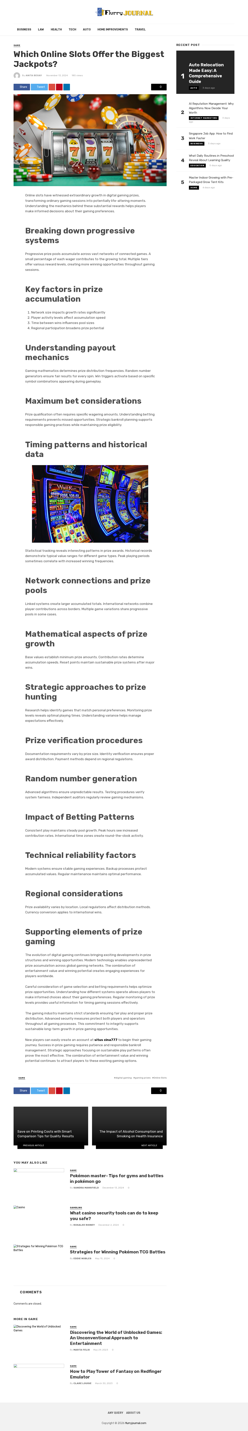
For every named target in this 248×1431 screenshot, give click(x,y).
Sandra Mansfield (86, 1187)
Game (17, 45)
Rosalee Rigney (84, 1225)
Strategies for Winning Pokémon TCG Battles (117, 1252)
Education (197, 165)
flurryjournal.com (135, 1423)
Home (193, 188)
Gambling (76, 1207)
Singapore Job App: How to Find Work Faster (211, 136)
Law (41, 29)
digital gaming (123, 1077)
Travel (140, 29)
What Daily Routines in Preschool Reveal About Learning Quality (211, 158)
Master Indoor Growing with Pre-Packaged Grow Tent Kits (211, 180)
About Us (133, 1413)
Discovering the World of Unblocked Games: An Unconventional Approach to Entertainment (116, 1338)
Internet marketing (203, 118)
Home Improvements (112, 29)
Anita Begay (34, 75)
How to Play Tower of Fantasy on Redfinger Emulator (116, 1374)
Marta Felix (81, 1349)
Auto (87, 29)
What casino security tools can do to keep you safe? (114, 1216)
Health (56, 29)
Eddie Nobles (82, 1258)
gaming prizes (143, 1077)
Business (24, 29)
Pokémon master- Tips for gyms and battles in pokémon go (116, 1178)
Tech (72, 29)
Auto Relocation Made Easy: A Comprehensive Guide (206, 73)
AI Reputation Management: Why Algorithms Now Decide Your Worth (211, 108)
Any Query (115, 1413)
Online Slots (160, 1077)
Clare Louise (82, 1383)
